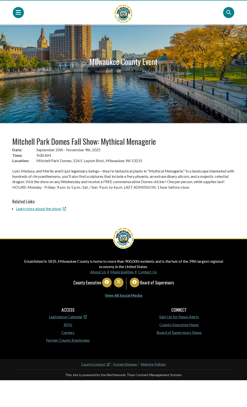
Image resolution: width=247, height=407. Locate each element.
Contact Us (147, 271)
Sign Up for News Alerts (179, 316)
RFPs (68, 324)
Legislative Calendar (65, 316)
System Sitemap (125, 364)
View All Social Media (123, 295)
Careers (68, 332)
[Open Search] (229, 13)
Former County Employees (68, 340)
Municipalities (122, 271)
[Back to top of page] (236, 395)
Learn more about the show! (39, 208)
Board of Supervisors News (179, 332)
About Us (98, 271)
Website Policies (153, 364)
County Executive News (179, 324)
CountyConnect (93, 364)
